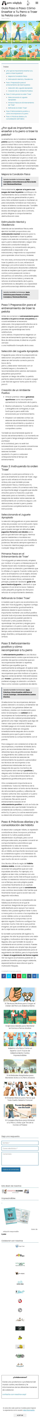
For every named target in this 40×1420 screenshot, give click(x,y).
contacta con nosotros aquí (14, 1394)
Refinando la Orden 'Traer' (17, 108)
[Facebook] (3, 976)
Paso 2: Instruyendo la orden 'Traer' (18, 94)
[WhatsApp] (24, 976)
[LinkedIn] (34, 976)
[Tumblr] (29, 976)
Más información (29, 1410)
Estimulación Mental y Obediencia (20, 79)
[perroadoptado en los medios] (15, 1193)
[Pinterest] (19, 976)
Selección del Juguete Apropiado (20, 88)
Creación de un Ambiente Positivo (20, 91)
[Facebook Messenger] (9, 976)
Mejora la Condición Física (17, 76)
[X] (14, 976)
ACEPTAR (20, 1415)
